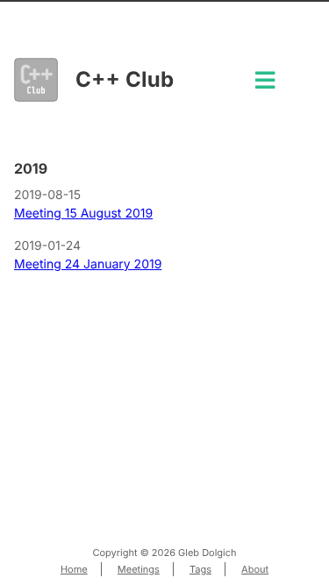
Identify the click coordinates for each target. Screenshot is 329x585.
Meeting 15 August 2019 (83, 213)
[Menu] (265, 85)
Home (74, 569)
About (254, 569)
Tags (200, 569)
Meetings (139, 569)
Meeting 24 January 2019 (87, 264)
